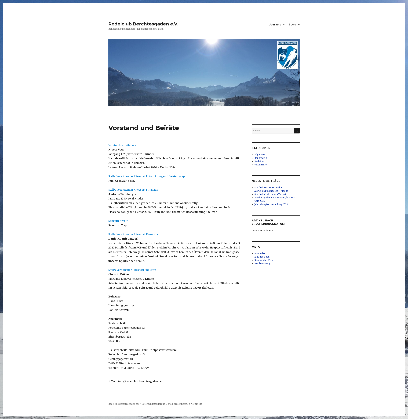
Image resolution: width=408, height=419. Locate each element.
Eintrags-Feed (262, 256)
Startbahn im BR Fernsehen (268, 187)
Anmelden (260, 253)
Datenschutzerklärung (153, 404)
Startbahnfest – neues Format (270, 194)
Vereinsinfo (260, 164)
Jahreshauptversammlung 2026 (271, 204)
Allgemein (259, 154)
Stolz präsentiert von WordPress (185, 404)
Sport (292, 24)
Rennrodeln (260, 158)
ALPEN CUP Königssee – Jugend (271, 191)
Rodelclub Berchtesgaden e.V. (143, 24)
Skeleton (259, 161)
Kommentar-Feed (263, 260)
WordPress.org (262, 263)
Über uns (275, 24)
